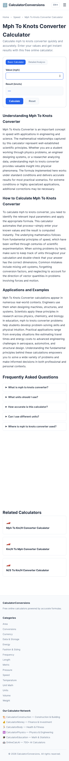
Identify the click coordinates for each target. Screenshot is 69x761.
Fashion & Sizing (11, 649)
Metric (6, 664)
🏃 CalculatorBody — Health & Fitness (23, 727)
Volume (7, 695)
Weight (6, 700)
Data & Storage (11, 639)
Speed (16, 17)
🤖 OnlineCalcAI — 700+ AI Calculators (24, 742)
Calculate (14, 101)
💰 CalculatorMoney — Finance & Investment (27, 722)
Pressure (7, 670)
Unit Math (8, 685)
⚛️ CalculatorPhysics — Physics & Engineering (28, 732)
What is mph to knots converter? (28, 387)
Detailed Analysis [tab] (36, 62)
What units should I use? (23, 397)
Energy (6, 644)
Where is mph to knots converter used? (32, 426)
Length (6, 659)
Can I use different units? (23, 416)
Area (5, 624)
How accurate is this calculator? (28, 406)
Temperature (10, 680)
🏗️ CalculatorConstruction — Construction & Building (31, 717)
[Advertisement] (34, 470)
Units (5, 690)
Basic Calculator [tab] (16, 62)
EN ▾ (55, 5)
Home (6, 17)
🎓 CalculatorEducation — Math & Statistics (26, 737)
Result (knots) (14, 83)
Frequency (8, 654)
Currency (8, 634)
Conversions (9, 629)
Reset (32, 101)
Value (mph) (13, 69)
